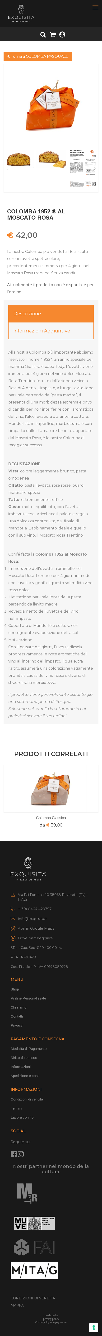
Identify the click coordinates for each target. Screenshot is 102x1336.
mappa (17, 1305)
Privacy (17, 1025)
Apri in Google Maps (36, 928)
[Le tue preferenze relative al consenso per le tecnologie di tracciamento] (93, 1327)
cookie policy (51, 1315)
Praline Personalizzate (28, 998)
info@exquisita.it (32, 918)
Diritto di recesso (24, 1058)
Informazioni (21, 1067)
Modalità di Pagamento (29, 1049)
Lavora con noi (22, 1117)
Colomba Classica (51, 818)
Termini (16, 1108)
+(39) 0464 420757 (34, 909)
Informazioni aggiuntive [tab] (41, 331)
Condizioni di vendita (27, 1099)
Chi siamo (19, 1007)
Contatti (17, 1016)
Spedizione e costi (25, 1076)
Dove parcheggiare (35, 938)
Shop (15, 989)
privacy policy (51, 1319)
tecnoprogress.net (58, 1322)
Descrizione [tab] (27, 314)
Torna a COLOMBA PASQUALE (39, 56)
